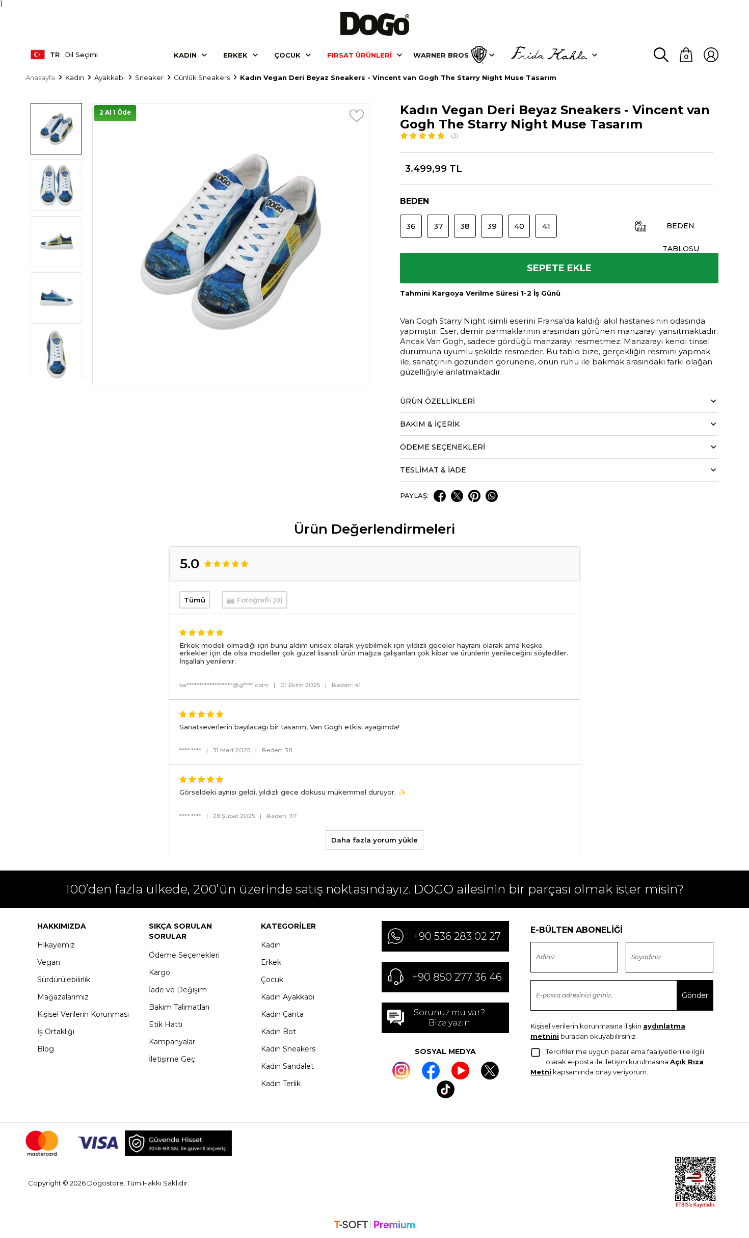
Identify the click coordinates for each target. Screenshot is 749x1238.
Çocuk (287, 55)
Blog (45, 1048)
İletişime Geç (172, 1059)
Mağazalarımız (63, 997)
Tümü (194, 600)
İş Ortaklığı (55, 1031)
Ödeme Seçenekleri (184, 955)
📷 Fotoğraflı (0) (254, 600)
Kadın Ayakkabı (287, 997)
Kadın (185, 55)
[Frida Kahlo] (548, 55)
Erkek (235, 55)
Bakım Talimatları (179, 1007)
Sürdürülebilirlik (63, 979)
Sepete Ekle (559, 268)
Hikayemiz (56, 945)
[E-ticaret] (374, 1226)
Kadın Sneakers (288, 1048)
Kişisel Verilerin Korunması (83, 1014)
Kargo (159, 972)
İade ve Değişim (178, 989)
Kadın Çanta (282, 1014)
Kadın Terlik (281, 1083)
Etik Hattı (165, 1024)
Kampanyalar (172, 1041)
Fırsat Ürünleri (359, 55)
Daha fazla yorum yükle (374, 840)
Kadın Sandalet (287, 1066)
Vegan (48, 962)
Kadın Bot (278, 1031)
